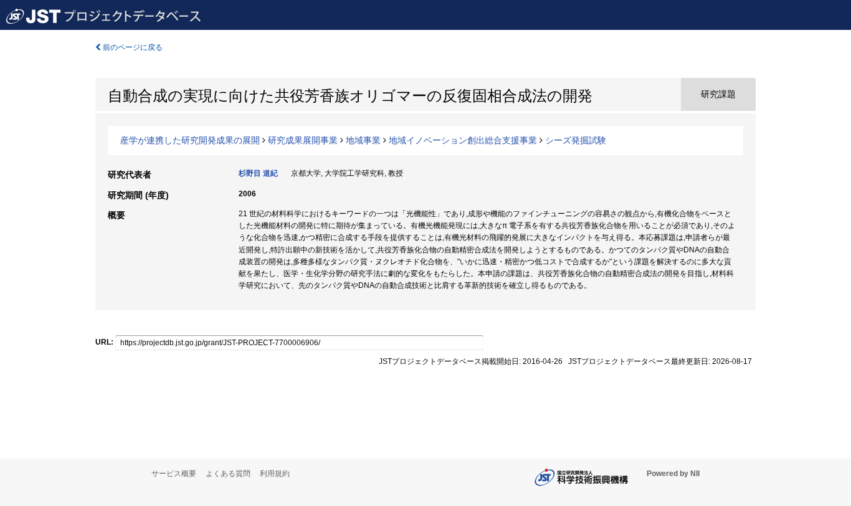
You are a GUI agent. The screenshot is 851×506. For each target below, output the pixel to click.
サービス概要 (173, 473)
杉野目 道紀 (258, 173)
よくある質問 (228, 473)
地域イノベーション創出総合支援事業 (463, 140)
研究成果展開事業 (303, 140)
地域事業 (363, 140)
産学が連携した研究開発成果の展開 (190, 140)
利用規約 (275, 473)
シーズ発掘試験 (575, 140)
